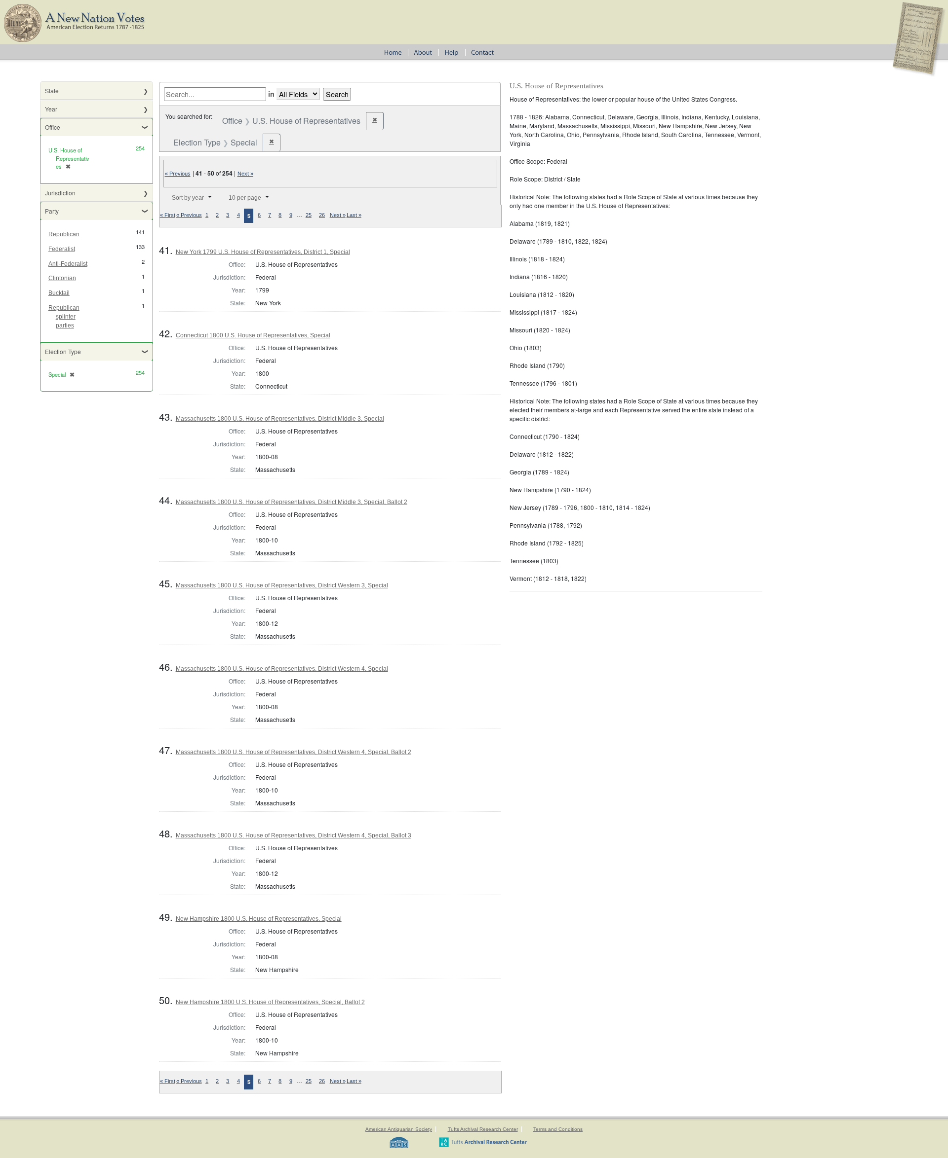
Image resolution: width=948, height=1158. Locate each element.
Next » (245, 174)
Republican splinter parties (63, 316)
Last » (354, 215)
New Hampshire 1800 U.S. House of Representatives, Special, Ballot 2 (270, 1002)
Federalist (61, 249)
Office (52, 127)
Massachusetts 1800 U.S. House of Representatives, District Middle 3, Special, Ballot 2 (291, 502)
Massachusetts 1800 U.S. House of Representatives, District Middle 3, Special (280, 418)
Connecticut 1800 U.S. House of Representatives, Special (253, 335)
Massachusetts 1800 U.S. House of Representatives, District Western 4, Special (282, 668)
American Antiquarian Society (398, 1129)
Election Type (63, 351)
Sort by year (188, 197)
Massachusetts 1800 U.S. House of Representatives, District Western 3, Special (282, 585)
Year (51, 109)
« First (167, 215)
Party (52, 211)
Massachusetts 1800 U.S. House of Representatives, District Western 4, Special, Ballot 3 (293, 835)
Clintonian (62, 278)
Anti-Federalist (67, 263)
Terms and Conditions (558, 1129)
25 (309, 215)
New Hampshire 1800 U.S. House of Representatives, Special (259, 918)
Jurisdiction (60, 192)
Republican (63, 234)
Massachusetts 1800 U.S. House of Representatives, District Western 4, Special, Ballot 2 (293, 752)
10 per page (245, 197)
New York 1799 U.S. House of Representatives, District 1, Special (263, 252)
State (52, 90)
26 (322, 215)
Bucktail (59, 293)
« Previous (178, 174)
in (271, 94)
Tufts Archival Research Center (483, 1129)
